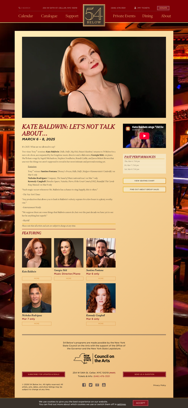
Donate (163, 8)
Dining (147, 15)
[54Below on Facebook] (84, 385)
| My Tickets (143, 8)
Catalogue (49, 15)
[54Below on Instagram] (97, 385)
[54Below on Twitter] (90, 385)
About (166, 15)
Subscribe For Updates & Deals (43, 374)
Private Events (124, 15)
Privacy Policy (159, 385)
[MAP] (112, 373)
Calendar (26, 15)
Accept (140, 403)
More (36, 278)
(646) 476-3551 (118, 8)
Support (72, 15)
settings (121, 404)
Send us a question (144, 374)
